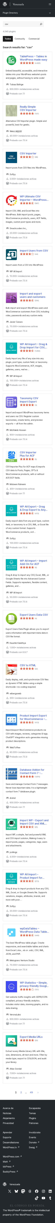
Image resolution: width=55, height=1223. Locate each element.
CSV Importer (28, 153)
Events (32, 1137)
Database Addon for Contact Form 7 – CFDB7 (32, 771)
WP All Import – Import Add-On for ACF (33, 562)
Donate (34, 1142)
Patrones (33, 1123)
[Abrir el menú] (50, 4)
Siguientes (38, 1092)
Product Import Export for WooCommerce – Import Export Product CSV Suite (33, 717)
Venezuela (14, 1184)
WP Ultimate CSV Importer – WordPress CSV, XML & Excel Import (33, 198)
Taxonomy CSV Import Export (29, 400)
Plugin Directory (10, 13)
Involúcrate (34, 1132)
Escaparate (35, 1108)
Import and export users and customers (32, 295)
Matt (7, 1161)
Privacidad (8, 1123)
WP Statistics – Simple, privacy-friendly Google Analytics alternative (34, 984)
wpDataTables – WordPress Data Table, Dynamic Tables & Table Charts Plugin (34, 930)
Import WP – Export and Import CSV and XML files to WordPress (34, 822)
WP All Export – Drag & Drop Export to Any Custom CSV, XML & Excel (33, 508)
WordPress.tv (11, 1147)
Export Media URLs (31, 1036)
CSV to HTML (28, 665)
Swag (33, 1147)
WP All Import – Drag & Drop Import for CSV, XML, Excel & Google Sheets (33, 346)
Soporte (7, 1137)
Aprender (7, 1132)
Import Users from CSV (34, 250)
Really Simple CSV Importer (28, 108)
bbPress (8, 1166)
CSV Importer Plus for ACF (28, 454)
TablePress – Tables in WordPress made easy (33, 58)
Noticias (7, 1113)
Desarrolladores (11, 1142)
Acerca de (8, 1108)
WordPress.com (12, 1156)
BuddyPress (10, 1171)
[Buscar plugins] (41, 24)
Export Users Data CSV (34, 614)
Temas (32, 1113)
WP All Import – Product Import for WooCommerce (31, 876)
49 (31, 1092)
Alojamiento (9, 1118)
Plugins (32, 1118)
